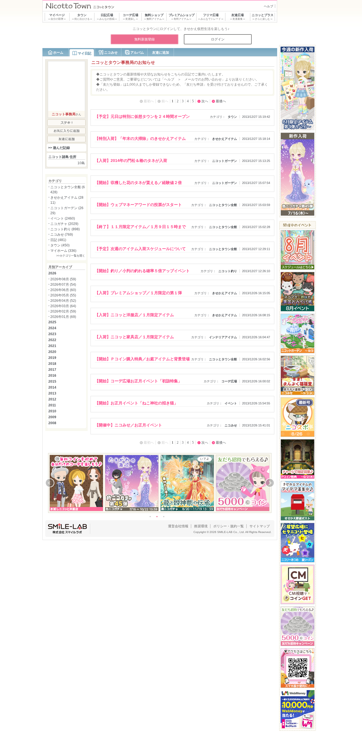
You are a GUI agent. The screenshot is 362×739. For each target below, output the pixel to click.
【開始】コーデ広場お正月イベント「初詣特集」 (138, 381)
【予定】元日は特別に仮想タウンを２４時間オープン (142, 116)
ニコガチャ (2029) (64, 224)
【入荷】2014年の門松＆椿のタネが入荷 (131, 160)
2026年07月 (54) (63, 285)
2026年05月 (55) (63, 295)
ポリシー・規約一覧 (228, 526)
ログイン (218, 39)
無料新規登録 (144, 39)
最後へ (221, 101)
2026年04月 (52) (63, 301)
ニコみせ (111, 53)
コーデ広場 (229, 381)
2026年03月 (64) (63, 306)
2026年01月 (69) (63, 317)
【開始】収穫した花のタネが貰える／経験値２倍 (138, 182)
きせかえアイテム (224, 138)
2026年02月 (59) (63, 311)
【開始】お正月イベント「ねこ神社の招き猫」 (136, 403)
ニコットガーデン (224, 160)
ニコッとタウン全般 (223, 205)
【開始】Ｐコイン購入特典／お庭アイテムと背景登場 (142, 359)
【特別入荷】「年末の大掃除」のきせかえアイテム (140, 138)
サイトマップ (259, 526)
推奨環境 (201, 526)
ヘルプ (268, 6)
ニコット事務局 (64, 114)
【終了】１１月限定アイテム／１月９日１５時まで (140, 226)
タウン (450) (60, 245)
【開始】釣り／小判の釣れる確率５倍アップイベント (142, 270)
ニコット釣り (227, 271)
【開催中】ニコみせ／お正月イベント (128, 425)
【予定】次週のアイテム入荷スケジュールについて (140, 248)
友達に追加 (160, 53)
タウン (232, 116)
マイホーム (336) (63, 251)
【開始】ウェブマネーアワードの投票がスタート (138, 204)
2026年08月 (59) (63, 279)
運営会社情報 (178, 526)
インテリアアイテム (223, 337)
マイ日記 (84, 53)
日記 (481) (58, 240)
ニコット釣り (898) (65, 229)
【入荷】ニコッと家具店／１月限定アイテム (134, 337)
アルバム (137, 53)
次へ (204, 101)
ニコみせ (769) (61, 235)
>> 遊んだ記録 (59, 148)
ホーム (58, 53)
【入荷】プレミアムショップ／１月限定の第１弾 (138, 293)
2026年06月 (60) (63, 290)
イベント (231, 403)
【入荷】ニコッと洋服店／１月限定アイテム (134, 315)
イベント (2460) (62, 218)
